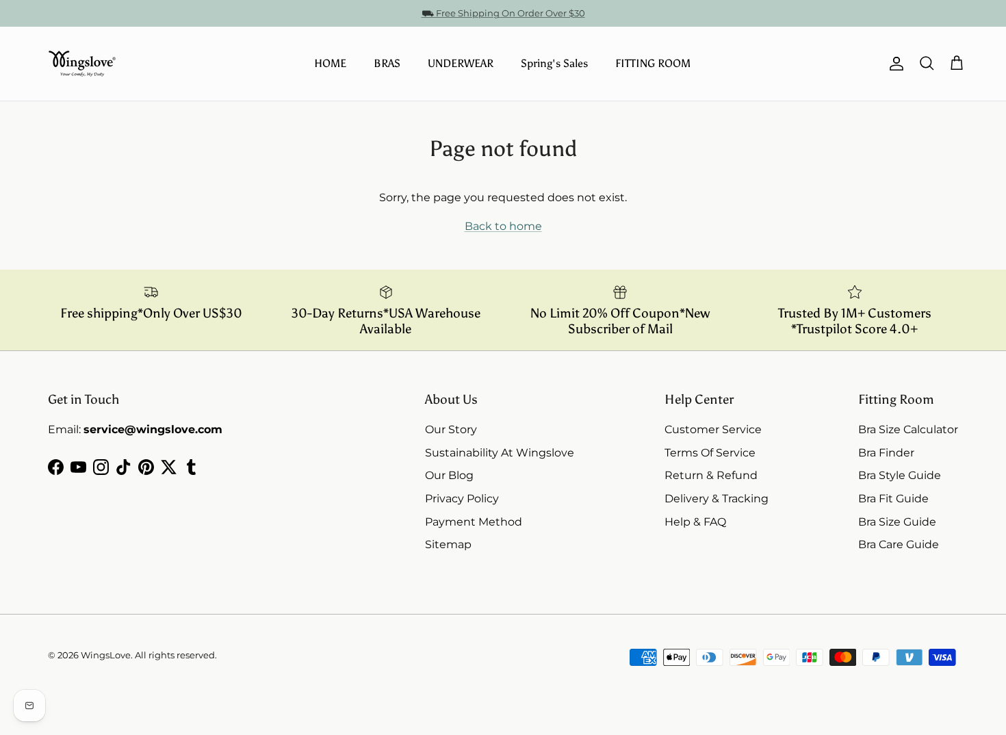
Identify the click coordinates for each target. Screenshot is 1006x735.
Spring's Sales (554, 63)
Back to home (503, 226)
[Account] (894, 63)
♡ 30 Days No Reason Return (503, 18)
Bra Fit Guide (893, 498)
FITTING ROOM (653, 63)
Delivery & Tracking (717, 498)
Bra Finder (886, 452)
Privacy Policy (462, 498)
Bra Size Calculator (908, 429)
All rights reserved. (176, 654)
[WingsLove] (82, 63)
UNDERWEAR (460, 63)
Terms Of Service (710, 452)
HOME (330, 63)
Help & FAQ (695, 521)
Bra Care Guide (898, 544)
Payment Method (473, 521)
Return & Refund (711, 475)
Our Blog (449, 475)
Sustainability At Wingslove (499, 452)
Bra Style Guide (899, 475)
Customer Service (713, 429)
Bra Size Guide (897, 521)
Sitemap (448, 544)
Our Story (451, 429)
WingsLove (106, 654)
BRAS (387, 63)
